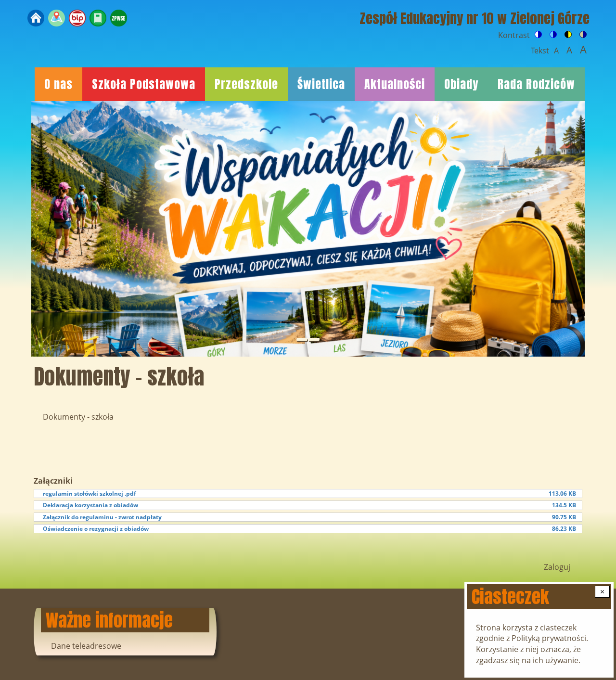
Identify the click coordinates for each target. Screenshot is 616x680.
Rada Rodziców (536, 84)
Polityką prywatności (549, 638)
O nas (58, 84)
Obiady (461, 84)
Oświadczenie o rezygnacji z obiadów (96, 529)
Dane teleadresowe (86, 646)
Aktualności (394, 84)
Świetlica (321, 84)
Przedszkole (246, 84)
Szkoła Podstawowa (143, 84)
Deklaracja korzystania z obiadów (90, 505)
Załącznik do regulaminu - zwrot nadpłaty (102, 517)
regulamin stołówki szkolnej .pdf (89, 493)
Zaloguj (557, 567)
